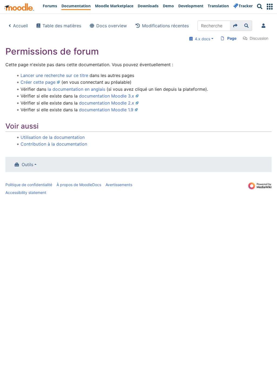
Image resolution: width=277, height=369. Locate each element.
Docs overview (111, 25)
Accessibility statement (25, 192)
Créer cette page (38, 82)
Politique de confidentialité (28, 184)
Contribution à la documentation (54, 144)
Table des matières (61, 25)
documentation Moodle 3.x (106, 96)
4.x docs (201, 38)
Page (231, 38)
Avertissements (118, 184)
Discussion (259, 38)
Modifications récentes (165, 25)
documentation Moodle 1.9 (106, 109)
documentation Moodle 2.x (106, 103)
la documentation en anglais (76, 89)
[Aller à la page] (235, 26)
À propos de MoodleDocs (79, 184)
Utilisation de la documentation (53, 137)
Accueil (20, 25)
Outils (27, 164)
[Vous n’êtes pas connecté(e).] (264, 25)
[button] (270, 6)
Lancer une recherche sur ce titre (54, 75)
